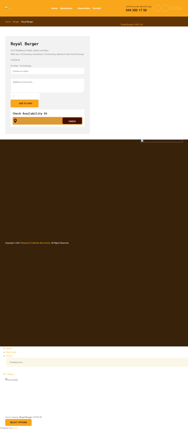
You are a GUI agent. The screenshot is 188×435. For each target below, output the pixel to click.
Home (54, 8)
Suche (182, 362)
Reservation (84, 8)
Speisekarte (66, 8)
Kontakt (97, 8)
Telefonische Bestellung (138, 7)
